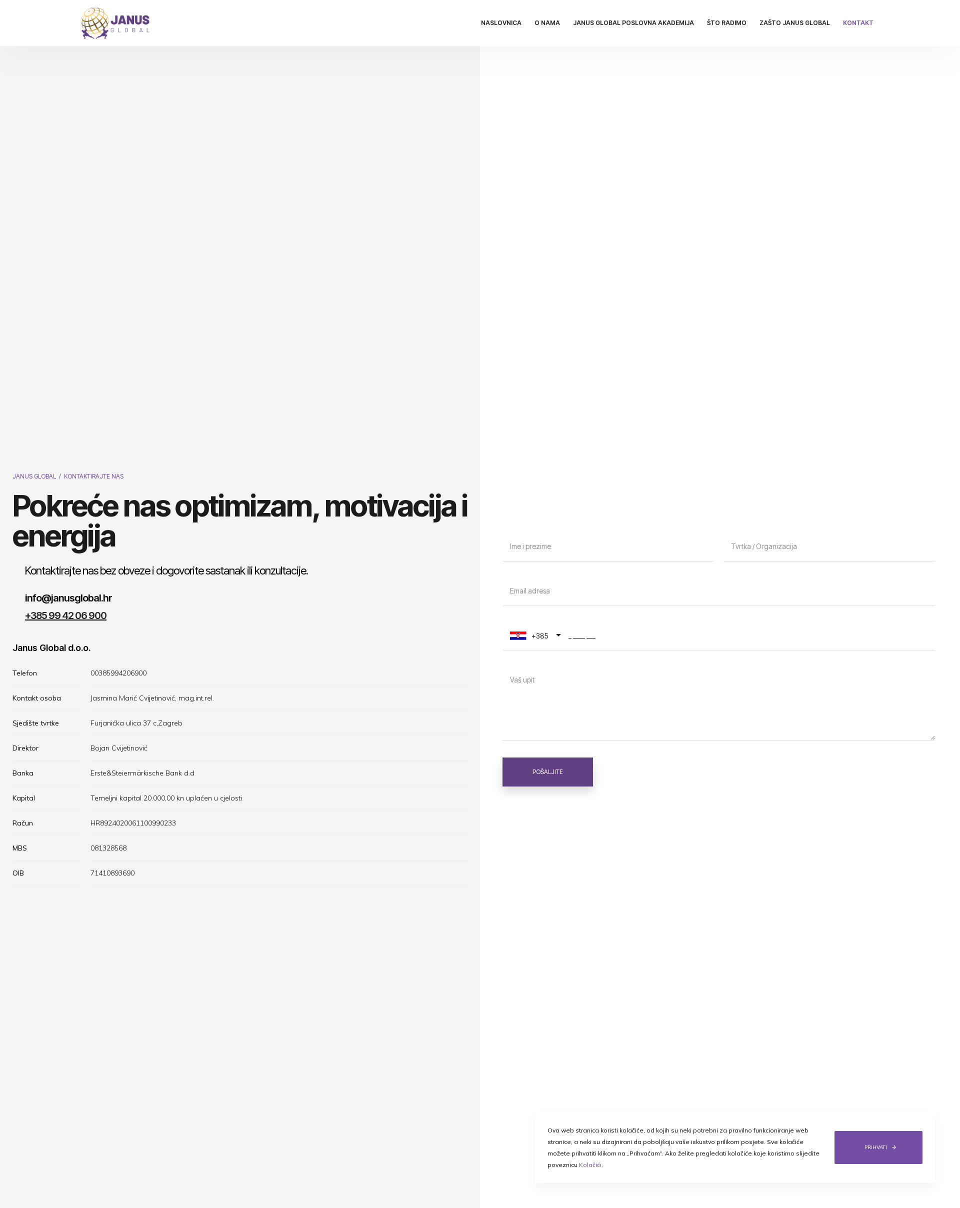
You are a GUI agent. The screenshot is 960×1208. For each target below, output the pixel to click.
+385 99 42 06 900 (65, 616)
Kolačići (590, 1164)
